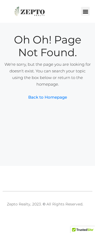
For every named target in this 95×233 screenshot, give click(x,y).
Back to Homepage (47, 97)
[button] (85, 11)
